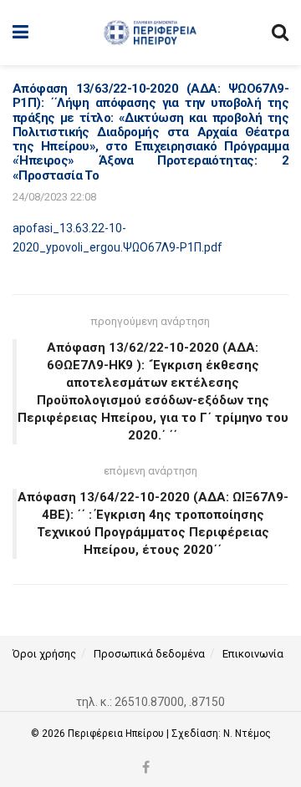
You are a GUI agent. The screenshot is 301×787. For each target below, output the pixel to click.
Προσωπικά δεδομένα (149, 653)
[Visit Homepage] (150, 32)
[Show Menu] (20, 32)
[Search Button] (280, 32)
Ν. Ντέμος (247, 733)
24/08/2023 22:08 (54, 196)
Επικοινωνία (252, 653)
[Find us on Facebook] (146, 768)
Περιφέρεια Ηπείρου (117, 733)
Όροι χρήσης (44, 653)
